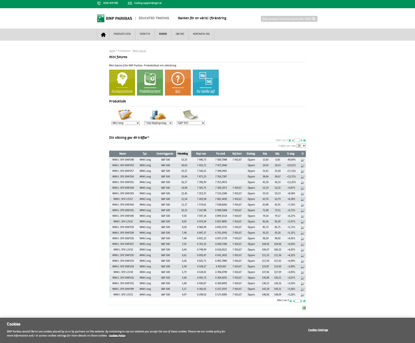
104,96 (277, 244)
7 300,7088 (221, 160)
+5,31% (291, 233)
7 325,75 (201, 188)
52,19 (265, 188)
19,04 (184, 176)
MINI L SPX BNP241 (123, 210)
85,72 (265, 227)
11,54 (184, 199)
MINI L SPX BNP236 (123, 238)
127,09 (277, 272)
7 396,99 (201, 182)
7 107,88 (201, 210)
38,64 (265, 176)
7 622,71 (201, 165)
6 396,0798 (221, 272)
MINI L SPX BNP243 (123, 193)
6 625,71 (201, 261)
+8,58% (291, 193)
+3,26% (291, 295)
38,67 (278, 176)
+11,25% (291, 182)
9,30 (184, 216)
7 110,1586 (221, 193)
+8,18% (291, 199)
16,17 (184, 182)
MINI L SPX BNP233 (123, 261)
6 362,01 (201, 289)
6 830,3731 (221, 227)
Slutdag (251, 154)
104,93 (265, 244)
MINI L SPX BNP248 (123, 160)
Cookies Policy (117, 335)
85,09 (278, 221)
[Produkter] (122, 95)
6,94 (184, 250)
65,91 (278, 205)
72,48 (265, 210)
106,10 (277, 250)
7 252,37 (201, 193)
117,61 (277, 261)
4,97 (184, 295)
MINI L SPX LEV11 (123, 295)
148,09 (277, 295)
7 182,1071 (221, 188)
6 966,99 (201, 227)
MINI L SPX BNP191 (123, 283)
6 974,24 (201, 221)
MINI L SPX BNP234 (123, 266)
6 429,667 (221, 266)
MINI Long (145, 160)
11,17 (184, 205)
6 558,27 (201, 266)
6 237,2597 (221, 289)
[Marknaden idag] (178, 95)
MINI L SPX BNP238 (123, 233)
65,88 (265, 205)
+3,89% (291, 266)
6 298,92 (201, 295)
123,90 (277, 266)
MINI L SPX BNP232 (123, 278)
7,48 (184, 238)
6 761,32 (201, 244)
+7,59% (291, 205)
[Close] (408, 330)
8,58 (184, 227)
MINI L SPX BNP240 (123, 216)
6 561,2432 (221, 255)
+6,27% (291, 216)
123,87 (265, 266)
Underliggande (164, 154)
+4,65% (291, 250)
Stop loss (201, 154)
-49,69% (291, 160)
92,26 (278, 233)
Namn (122, 154)
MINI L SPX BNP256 (123, 176)
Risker (163, 34)
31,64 (278, 171)
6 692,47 (201, 255)
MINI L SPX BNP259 (123, 165)
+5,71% (291, 227)
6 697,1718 (221, 238)
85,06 (265, 221)
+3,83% (291, 272)
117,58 (265, 261)
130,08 (265, 278)
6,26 (184, 261)
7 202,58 (201, 199)
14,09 (184, 188)
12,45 (184, 193)
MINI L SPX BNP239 (123, 227)
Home (112, 51)
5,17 (184, 289)
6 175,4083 (221, 295)
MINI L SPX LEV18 (123, 272)
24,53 (278, 165)
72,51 (278, 210)
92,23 (265, 233)
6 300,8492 (221, 283)
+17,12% (291, 171)
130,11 (277, 278)
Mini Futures (139, 51)
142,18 (265, 289)
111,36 (277, 255)
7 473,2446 (221, 165)
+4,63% (291, 244)
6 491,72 (201, 278)
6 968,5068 (221, 210)
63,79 (278, 199)
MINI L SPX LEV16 (123, 250)
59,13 (278, 193)
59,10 (265, 193)
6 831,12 (201, 238)
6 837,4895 (221, 221)
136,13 (265, 283)
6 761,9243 (221, 233)
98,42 (278, 238)
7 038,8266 (221, 205)
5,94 (184, 266)
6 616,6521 (221, 250)
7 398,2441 (221, 171)
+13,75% (291, 176)
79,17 (278, 216)
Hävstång (182, 154)
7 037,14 (201, 216)
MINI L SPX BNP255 (123, 182)
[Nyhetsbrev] (206, 95)
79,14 (265, 216)
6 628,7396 (221, 244)
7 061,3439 (221, 199)
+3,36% (291, 289)
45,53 (278, 182)
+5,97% (291, 221)
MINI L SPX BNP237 (123, 244)
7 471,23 (201, 176)
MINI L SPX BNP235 (123, 255)
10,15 (184, 210)
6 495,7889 (221, 261)
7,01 (184, 244)
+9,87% (291, 188)
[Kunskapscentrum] (150, 95)
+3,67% (291, 278)
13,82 (265, 160)
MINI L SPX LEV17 (123, 199)
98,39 (265, 238)
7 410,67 (237, 160)
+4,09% (291, 261)
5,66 (184, 278)
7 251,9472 (221, 182)
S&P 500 (165, 160)
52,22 (278, 188)
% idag (290, 154)
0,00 (277, 160)
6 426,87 (201, 283)
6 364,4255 (221, 278)
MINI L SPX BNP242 (123, 205)
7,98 (184, 233)
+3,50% (291, 283)
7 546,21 (201, 171)
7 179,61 (201, 205)
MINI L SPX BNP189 (123, 289)
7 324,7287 (221, 176)
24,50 (265, 165)
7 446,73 (201, 160)
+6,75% (291, 210)
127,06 (265, 272)
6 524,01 (201, 272)
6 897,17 (201, 233)
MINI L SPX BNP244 (123, 188)
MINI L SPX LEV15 (123, 221)
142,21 (277, 289)
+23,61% (291, 165)
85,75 (278, 227)
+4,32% (291, 255)
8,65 (184, 221)
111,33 (265, 255)
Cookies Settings (318, 330)
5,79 (184, 272)
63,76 (265, 199)
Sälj (277, 154)
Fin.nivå (220, 154)
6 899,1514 (221, 216)
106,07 (265, 250)
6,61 (184, 255)
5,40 (184, 283)
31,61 (265, 171)
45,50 (265, 182)
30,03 (184, 165)
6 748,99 (201, 250)
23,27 (184, 171)
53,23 (184, 160)
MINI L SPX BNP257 (123, 171)
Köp (265, 154)
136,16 (277, 283)
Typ (145, 154)
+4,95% (291, 238)
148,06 (265, 295)
